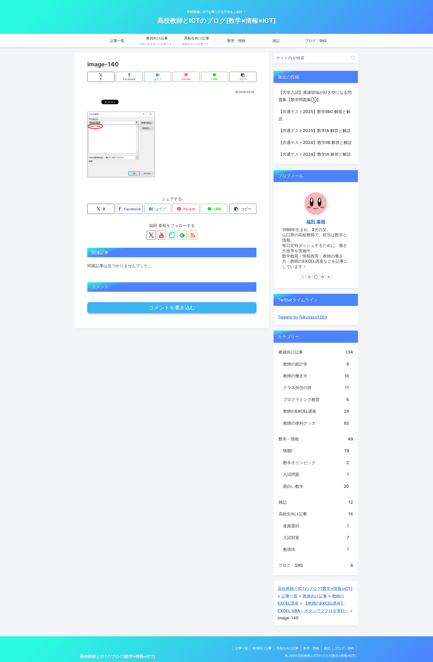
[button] (242, 77)
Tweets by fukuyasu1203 (302, 317)
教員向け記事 (262, 648)
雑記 (327, 648)
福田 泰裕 (315, 222)
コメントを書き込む (172, 307)
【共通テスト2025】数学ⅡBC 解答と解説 (314, 115)
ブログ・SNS (344, 648)
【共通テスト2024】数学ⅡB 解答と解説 (315, 142)
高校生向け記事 (287, 648)
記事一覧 (241, 648)
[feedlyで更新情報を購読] (182, 235)
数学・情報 (311, 648)
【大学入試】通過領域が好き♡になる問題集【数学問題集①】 (315, 96)
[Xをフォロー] (151, 235)
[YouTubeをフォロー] (161, 235)
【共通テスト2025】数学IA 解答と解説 (315, 130)
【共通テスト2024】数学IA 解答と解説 (315, 154)
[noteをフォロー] (171, 235)
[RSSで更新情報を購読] (192, 235)
